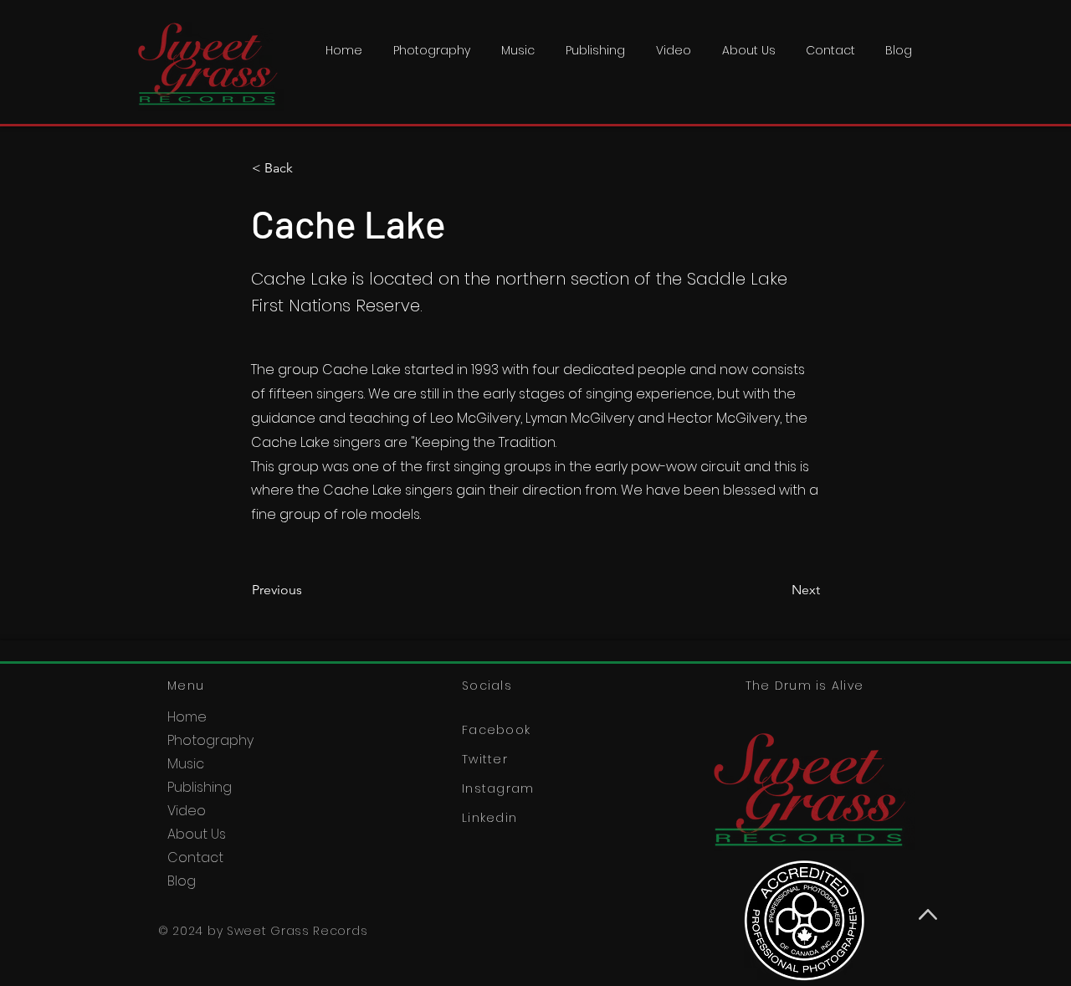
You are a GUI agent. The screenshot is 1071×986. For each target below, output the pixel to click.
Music (185, 763)
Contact (195, 857)
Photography (210, 740)
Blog (181, 881)
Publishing (199, 787)
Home (187, 717)
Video (186, 810)
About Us (196, 834)
